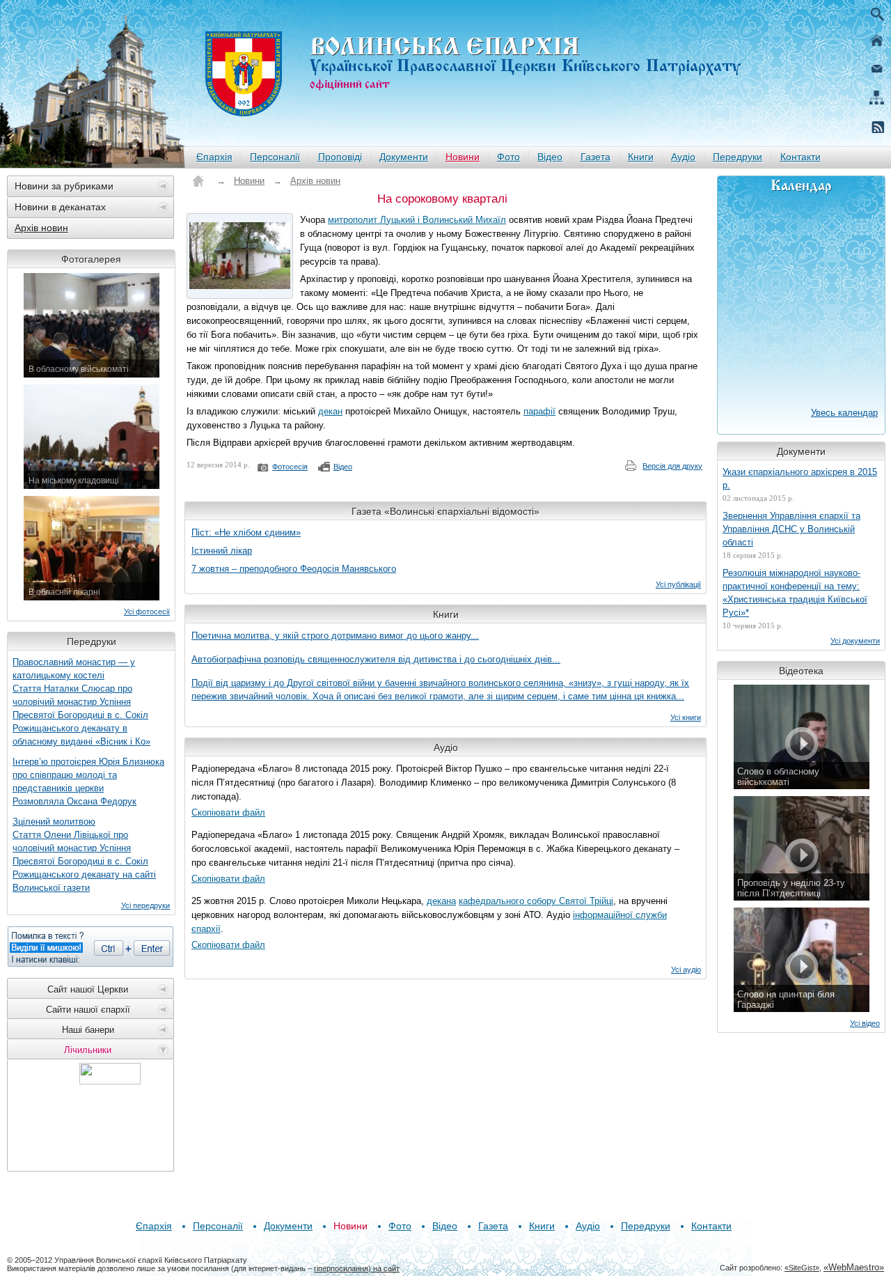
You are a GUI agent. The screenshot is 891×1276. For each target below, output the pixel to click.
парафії (539, 411)
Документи (403, 156)
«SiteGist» (801, 1267)
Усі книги (685, 717)
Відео (549, 156)
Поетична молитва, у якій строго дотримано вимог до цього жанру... (335, 635)
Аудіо (683, 156)
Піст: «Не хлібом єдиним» (246, 532)
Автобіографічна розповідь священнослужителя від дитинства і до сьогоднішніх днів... (375, 659)
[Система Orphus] (90, 946)
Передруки (737, 156)
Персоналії (275, 156)
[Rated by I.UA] (110, 1081)
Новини (463, 156)
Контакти (800, 156)
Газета (595, 156)
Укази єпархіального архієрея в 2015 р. (800, 478)
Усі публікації (678, 584)
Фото (508, 156)
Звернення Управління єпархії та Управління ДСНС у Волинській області (791, 529)
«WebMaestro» (853, 1267)
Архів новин (41, 227)
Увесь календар (844, 412)
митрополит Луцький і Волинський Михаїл (417, 220)
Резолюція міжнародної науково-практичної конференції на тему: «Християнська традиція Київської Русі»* (795, 593)
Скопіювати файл (228, 812)
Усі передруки (145, 905)
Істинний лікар (221, 550)
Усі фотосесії (147, 611)
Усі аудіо (686, 969)
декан (330, 411)
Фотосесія (290, 466)
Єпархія (214, 156)
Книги (641, 156)
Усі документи (855, 641)
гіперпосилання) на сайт (357, 1268)
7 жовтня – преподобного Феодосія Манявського (293, 568)
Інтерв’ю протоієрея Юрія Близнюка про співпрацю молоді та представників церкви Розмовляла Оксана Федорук (88, 781)
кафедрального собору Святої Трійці (536, 901)
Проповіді (340, 156)
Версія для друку (672, 466)
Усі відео (865, 1023)
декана (441, 901)
